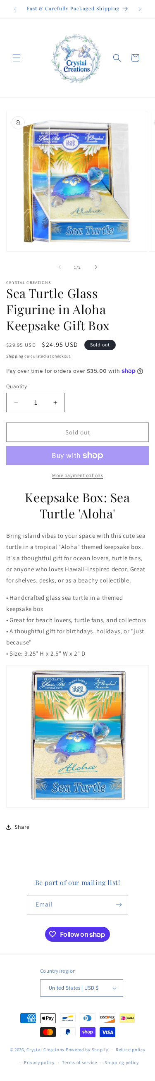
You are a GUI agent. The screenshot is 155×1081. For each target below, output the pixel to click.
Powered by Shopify (87, 1049)
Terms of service (79, 1062)
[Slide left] (59, 267)
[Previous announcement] (15, 9)
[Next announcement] (140, 9)
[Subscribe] (119, 904)
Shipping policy (122, 1062)
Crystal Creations (45, 1049)
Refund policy (130, 1049)
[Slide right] (96, 267)
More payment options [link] (77, 475)
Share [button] (22, 826)
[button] (16, 58)
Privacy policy (39, 1062)
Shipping (15, 356)
